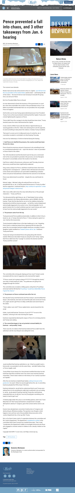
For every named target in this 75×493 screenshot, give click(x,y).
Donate (69, 2)
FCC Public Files (30, 472)
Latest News (54, 74)
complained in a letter (33, 420)
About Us (29, 468)
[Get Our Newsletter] (61, 27)
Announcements (30, 471)
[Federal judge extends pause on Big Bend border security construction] (55, 80)
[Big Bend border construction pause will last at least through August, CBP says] (55, 115)
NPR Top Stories (11, 437)
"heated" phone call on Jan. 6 (28, 229)
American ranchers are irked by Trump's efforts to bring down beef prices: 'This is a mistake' (66, 92)
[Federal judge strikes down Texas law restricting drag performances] (55, 104)
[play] (3, 8)
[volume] (7, 8)
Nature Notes (61, 59)
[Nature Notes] (61, 48)
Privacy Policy (30, 473)
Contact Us (29, 470)
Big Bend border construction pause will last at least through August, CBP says (65, 116)
